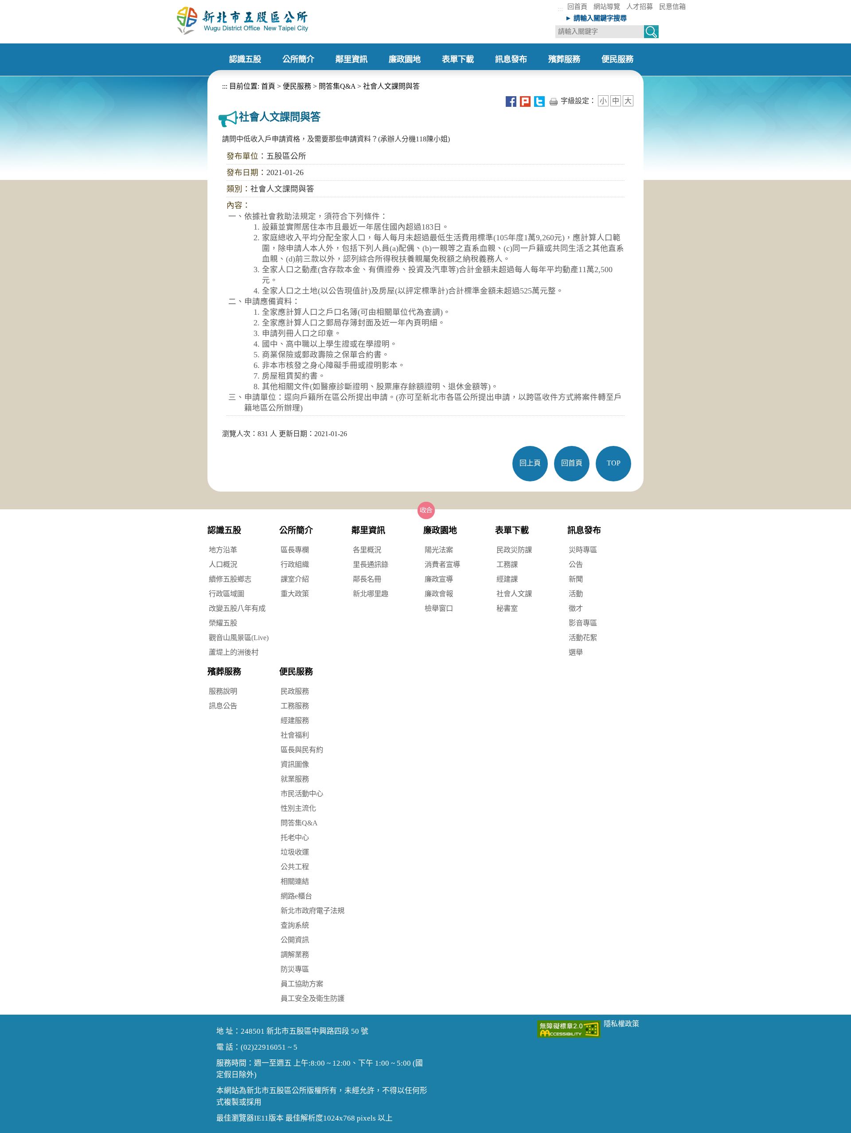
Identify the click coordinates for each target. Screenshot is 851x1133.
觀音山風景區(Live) (239, 637)
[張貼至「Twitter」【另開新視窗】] (539, 101)
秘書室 (507, 608)
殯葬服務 (224, 671)
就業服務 (295, 779)
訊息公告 (223, 706)
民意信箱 (672, 6)
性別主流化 (298, 808)
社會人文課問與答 (391, 86)
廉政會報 (439, 594)
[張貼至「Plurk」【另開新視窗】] (525, 101)
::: (560, 8)
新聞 (576, 579)
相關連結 (295, 881)
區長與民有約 (302, 750)
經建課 (507, 579)
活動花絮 (583, 637)
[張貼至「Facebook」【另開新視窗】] (511, 101)
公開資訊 (295, 940)
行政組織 (295, 564)
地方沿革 (223, 550)
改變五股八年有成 (237, 608)
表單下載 (512, 530)
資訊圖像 (295, 764)
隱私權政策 (621, 1024)
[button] (426, 510)
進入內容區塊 (21, 4)
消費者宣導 (442, 564)
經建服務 (295, 720)
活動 (576, 594)
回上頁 (530, 463)
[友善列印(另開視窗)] (553, 101)
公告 (576, 564)
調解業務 (295, 954)
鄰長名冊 (367, 579)
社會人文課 (514, 594)
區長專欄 (295, 550)
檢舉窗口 (439, 608)
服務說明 (223, 691)
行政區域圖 (226, 594)
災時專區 (583, 550)
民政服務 (295, 691)
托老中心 (295, 837)
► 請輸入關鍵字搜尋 (596, 18)
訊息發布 (584, 530)
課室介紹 (295, 579)
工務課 (507, 564)
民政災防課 (514, 550)
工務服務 (295, 706)
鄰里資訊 (368, 530)
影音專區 (583, 623)
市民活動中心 (302, 793)
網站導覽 (606, 6)
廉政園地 (440, 530)
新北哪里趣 (370, 594)
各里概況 (367, 550)
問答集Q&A (337, 86)
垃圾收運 (295, 852)
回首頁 (577, 6)
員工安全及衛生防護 (312, 998)
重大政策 (295, 594)
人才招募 (639, 6)
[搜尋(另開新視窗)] (651, 33)
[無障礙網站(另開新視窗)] (568, 1028)
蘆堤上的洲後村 (233, 652)
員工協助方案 (302, 984)
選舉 (576, 652)
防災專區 (295, 969)
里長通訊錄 (370, 564)
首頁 (267, 86)
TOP (614, 463)
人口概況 (223, 564)
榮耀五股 (223, 623)
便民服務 (297, 86)
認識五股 (224, 530)
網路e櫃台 (296, 896)
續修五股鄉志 (230, 579)
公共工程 (295, 867)
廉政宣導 (439, 579)
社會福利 (295, 735)
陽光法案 (439, 550)
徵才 (576, 608)
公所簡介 (296, 530)
